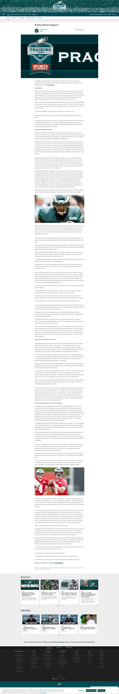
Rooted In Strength (19, 667)
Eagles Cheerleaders (62, 661)
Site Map (62, 653)
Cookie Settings (81, 690)
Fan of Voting (19, 661)
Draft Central (77, 653)
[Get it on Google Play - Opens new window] (63, 679)
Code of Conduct (34, 667)
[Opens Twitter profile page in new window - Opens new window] (42, 31)
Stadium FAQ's (33, 663)
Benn (53, 85)
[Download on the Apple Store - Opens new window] (55, 679)
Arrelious (49, 85)
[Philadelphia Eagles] (59, 684)
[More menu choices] (38, 14)
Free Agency (77, 655)
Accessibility (19, 653)
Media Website (62, 665)
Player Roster (101, 653)
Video (90, 651)
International (62, 655)
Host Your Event (33, 665)
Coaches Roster (101, 657)
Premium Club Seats (47, 663)
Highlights (89, 653)
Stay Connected (62, 657)
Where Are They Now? (76, 659)
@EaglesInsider (58, 563)
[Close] (117, 690)
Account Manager (48, 653)
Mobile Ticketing (48, 657)
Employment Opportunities (19, 655)
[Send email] (80, 30)
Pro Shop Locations (62, 659)
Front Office (102, 659)
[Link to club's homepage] (3, 14)
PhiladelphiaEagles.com (44, 29)
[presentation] (97, 606)
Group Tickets (47, 661)
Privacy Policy (19, 669)
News (77, 651)
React (90, 661)
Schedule (47, 667)
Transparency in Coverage (19, 671)
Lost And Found (33, 661)
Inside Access (89, 663)
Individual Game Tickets (48, 659)
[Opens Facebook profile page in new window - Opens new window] (40, 31)
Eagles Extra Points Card (48, 655)
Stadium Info (34, 653)
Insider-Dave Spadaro (76, 657)
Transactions (102, 667)
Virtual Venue (34, 655)
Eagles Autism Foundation (62, 663)
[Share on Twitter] (78, 30)
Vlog (89, 659)
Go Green (19, 665)
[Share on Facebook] (75, 30)
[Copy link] (83, 30)
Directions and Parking (33, 657)
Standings (101, 665)
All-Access (89, 657)
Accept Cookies (101, 690)
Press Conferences (90, 655)
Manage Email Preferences (19, 659)
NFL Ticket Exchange (47, 665)
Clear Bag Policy (34, 659)
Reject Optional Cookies (91, 690)
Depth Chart (102, 655)
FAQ (19, 663)
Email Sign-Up (19, 657)
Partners (101, 661)
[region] (59, 690)
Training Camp (76, 661)
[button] (58, 605)
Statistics (101, 663)
